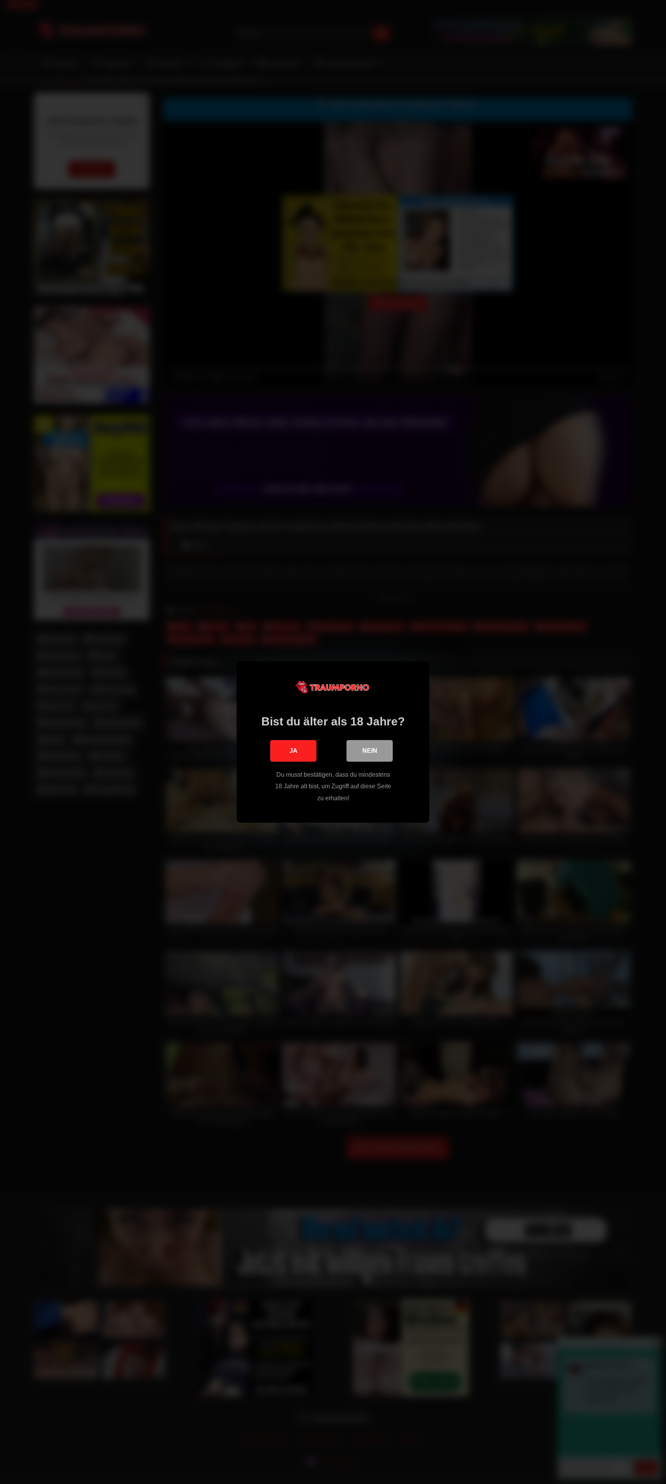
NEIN (369, 750)
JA (293, 750)
